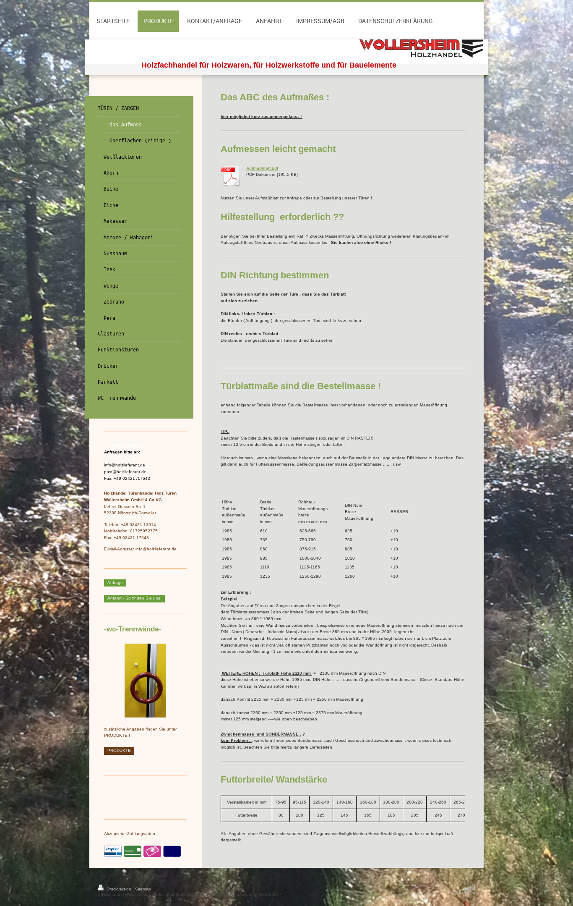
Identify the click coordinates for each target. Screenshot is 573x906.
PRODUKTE (119, 750)
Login (469, 887)
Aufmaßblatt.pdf (262, 168)
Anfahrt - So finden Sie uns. (134, 598)
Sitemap (143, 889)
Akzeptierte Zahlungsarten (129, 833)
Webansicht (464, 892)
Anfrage (115, 582)
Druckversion (119, 889)
